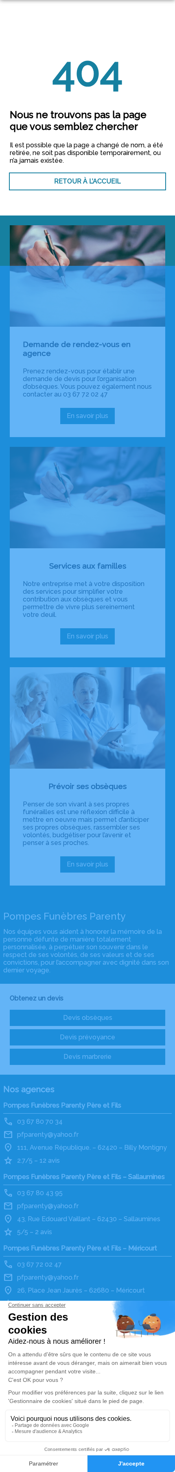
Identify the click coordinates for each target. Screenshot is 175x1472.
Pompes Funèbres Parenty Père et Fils (62, 1105)
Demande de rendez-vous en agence (77, 349)
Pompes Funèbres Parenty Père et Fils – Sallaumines (84, 1177)
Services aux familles (87, 565)
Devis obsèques (87, 1018)
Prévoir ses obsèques (87, 786)
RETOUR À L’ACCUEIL (87, 181)
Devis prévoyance (87, 1037)
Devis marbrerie (87, 1056)
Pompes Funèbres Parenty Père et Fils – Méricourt (80, 1248)
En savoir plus (91, 418)
